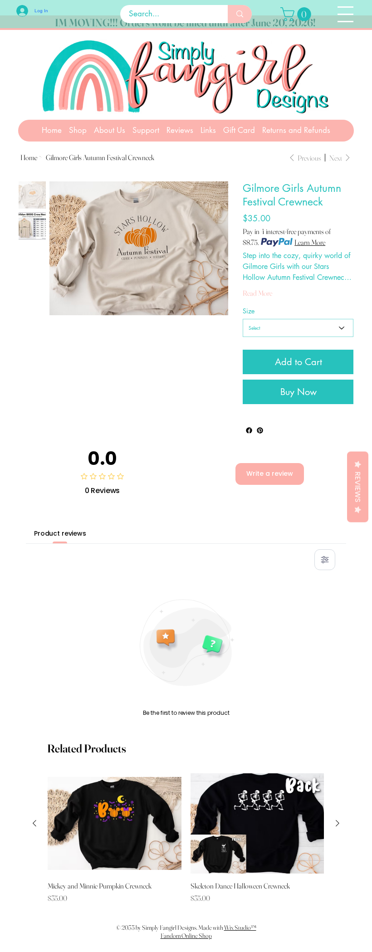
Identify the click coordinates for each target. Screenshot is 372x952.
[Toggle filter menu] (324, 559)
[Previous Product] (34, 823)
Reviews (357, 486)
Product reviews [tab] (60, 533)
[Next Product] (337, 823)
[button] (297, 14)
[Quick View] (114, 823)
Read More (257, 293)
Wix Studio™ (240, 927)
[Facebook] (249, 430)
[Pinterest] (259, 430)
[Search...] (240, 14)
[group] (186, 838)
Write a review (269, 473)
